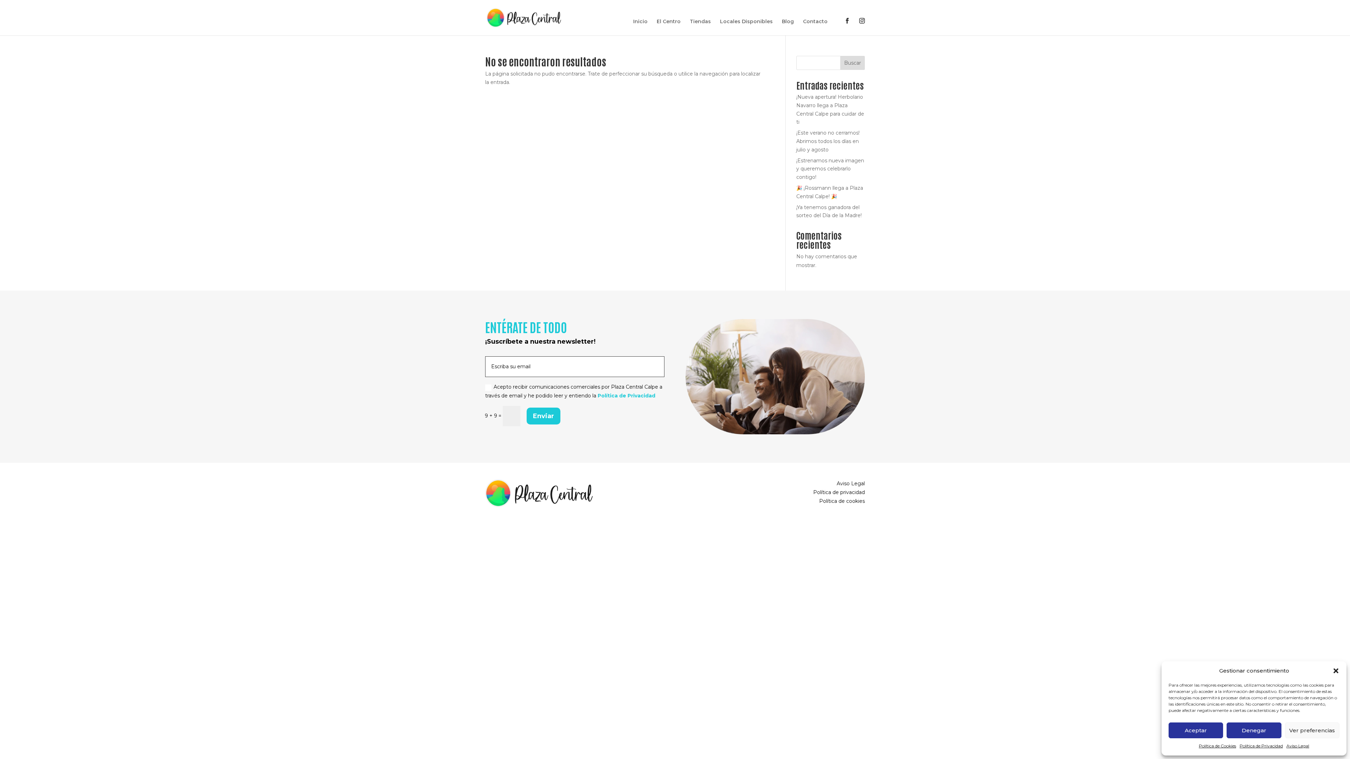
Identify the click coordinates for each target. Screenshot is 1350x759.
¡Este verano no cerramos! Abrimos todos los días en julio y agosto (828, 141)
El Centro (669, 22)
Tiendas (700, 22)
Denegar (1254, 730)
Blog (788, 22)
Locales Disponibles (746, 22)
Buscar (852, 63)
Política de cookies (842, 501)
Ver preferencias (1312, 730)
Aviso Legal (1297, 745)
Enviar (543, 416)
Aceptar (1196, 730)
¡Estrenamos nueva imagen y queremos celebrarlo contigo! (830, 169)
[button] (1335, 670)
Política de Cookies (1217, 745)
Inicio (640, 22)
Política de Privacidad (1261, 745)
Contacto (815, 22)
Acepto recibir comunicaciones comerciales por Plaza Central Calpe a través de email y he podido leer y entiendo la (573, 391)
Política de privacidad (839, 492)
